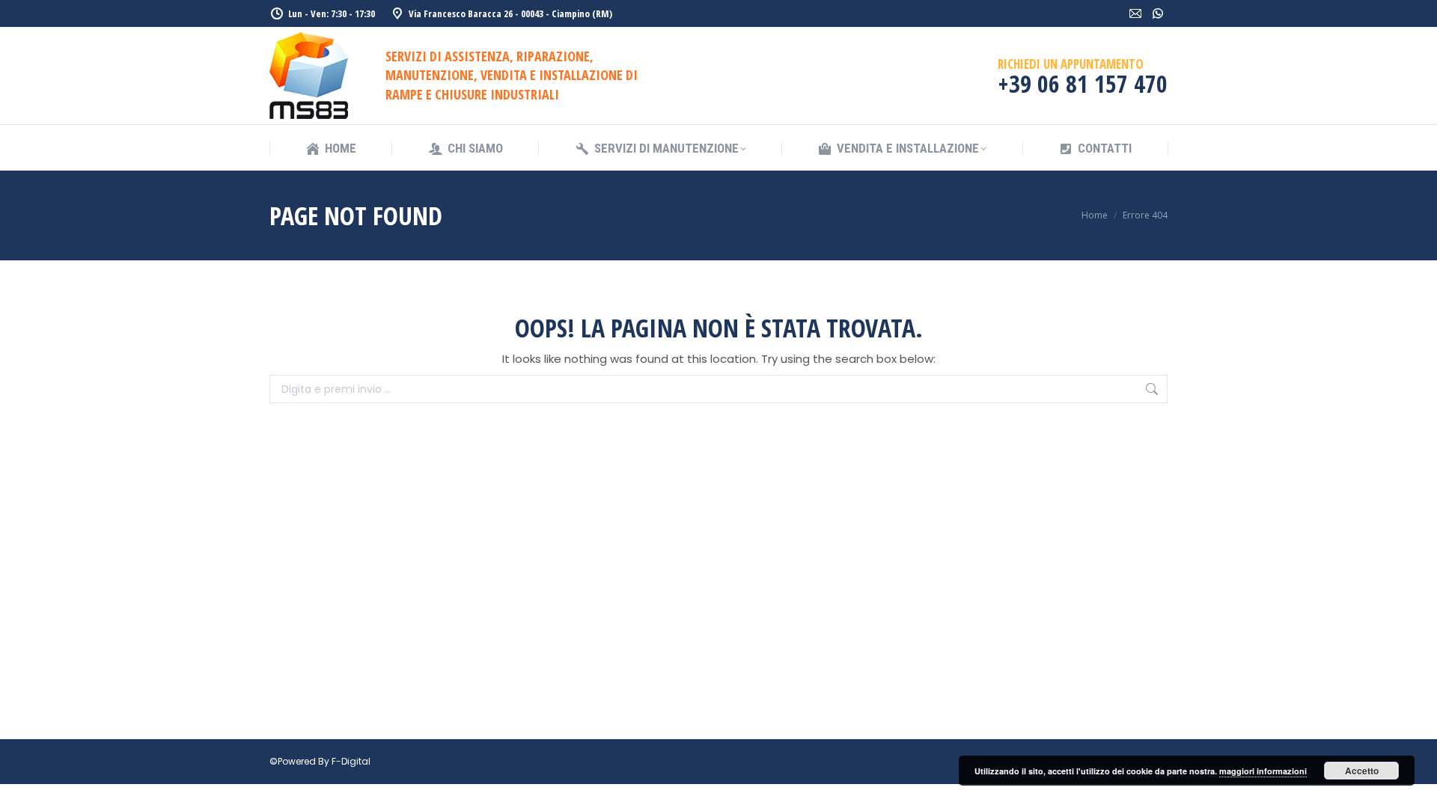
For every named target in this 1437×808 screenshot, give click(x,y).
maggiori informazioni (1263, 771)
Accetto (1362, 770)
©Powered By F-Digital (319, 761)
